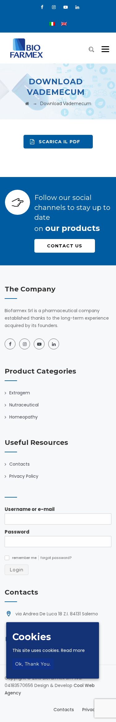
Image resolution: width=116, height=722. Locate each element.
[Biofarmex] (26, 48)
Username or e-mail (30, 509)
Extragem (19, 393)
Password (17, 532)
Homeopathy (23, 417)
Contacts (19, 464)
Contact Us (64, 246)
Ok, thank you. (33, 664)
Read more (73, 650)
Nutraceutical (24, 405)
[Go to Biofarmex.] (27, 103)
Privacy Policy (23, 476)
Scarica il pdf (59, 141)
